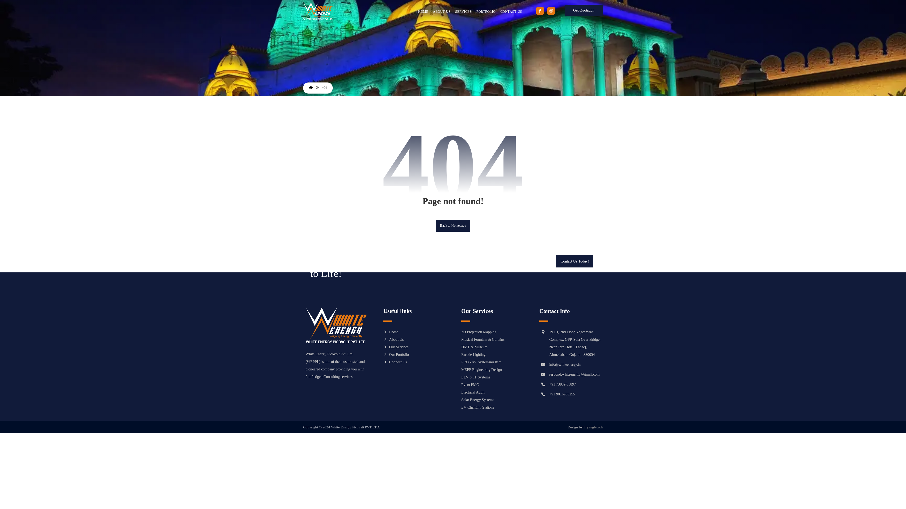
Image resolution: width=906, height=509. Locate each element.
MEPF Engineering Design (481, 370)
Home (393, 332)
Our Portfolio (399, 355)
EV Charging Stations (477, 407)
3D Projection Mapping (478, 332)
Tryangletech (593, 427)
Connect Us (398, 362)
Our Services (398, 347)
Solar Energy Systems (477, 400)
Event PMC (470, 385)
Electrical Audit (472, 392)
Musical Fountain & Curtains (482, 339)
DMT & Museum (474, 347)
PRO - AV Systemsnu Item (481, 362)
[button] (540, 11)
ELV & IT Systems (475, 377)
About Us (396, 339)
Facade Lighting (473, 355)
